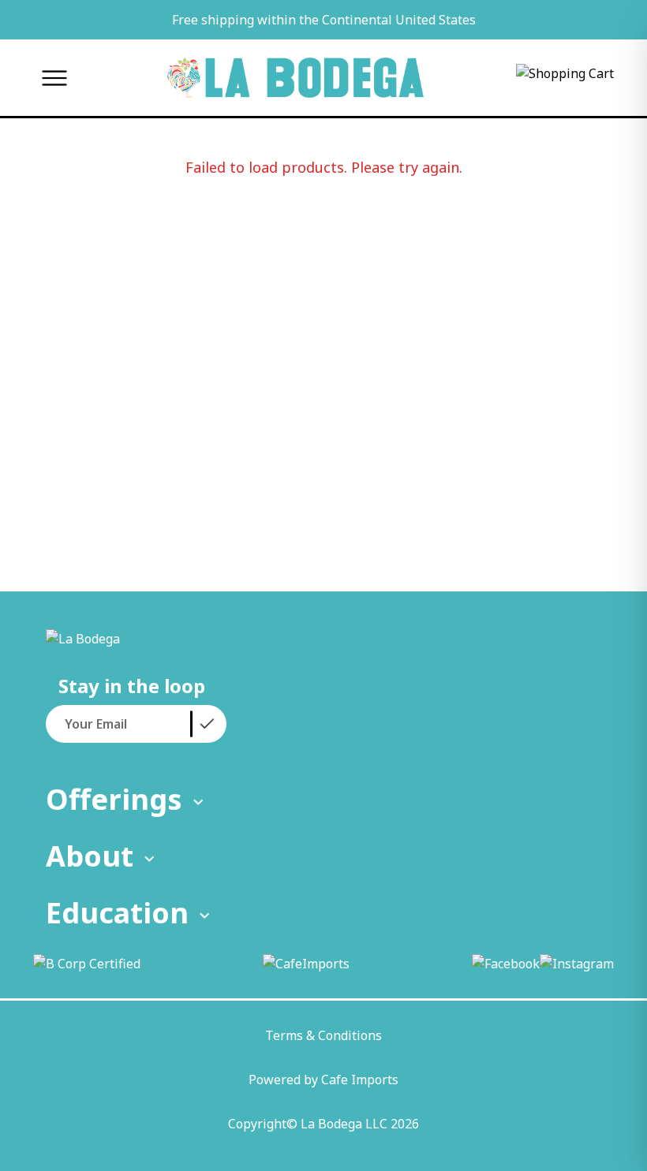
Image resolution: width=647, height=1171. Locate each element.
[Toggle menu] (54, 78)
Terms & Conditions (323, 1035)
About (89, 856)
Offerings (114, 799)
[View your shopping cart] (565, 78)
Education (117, 912)
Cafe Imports (359, 1079)
